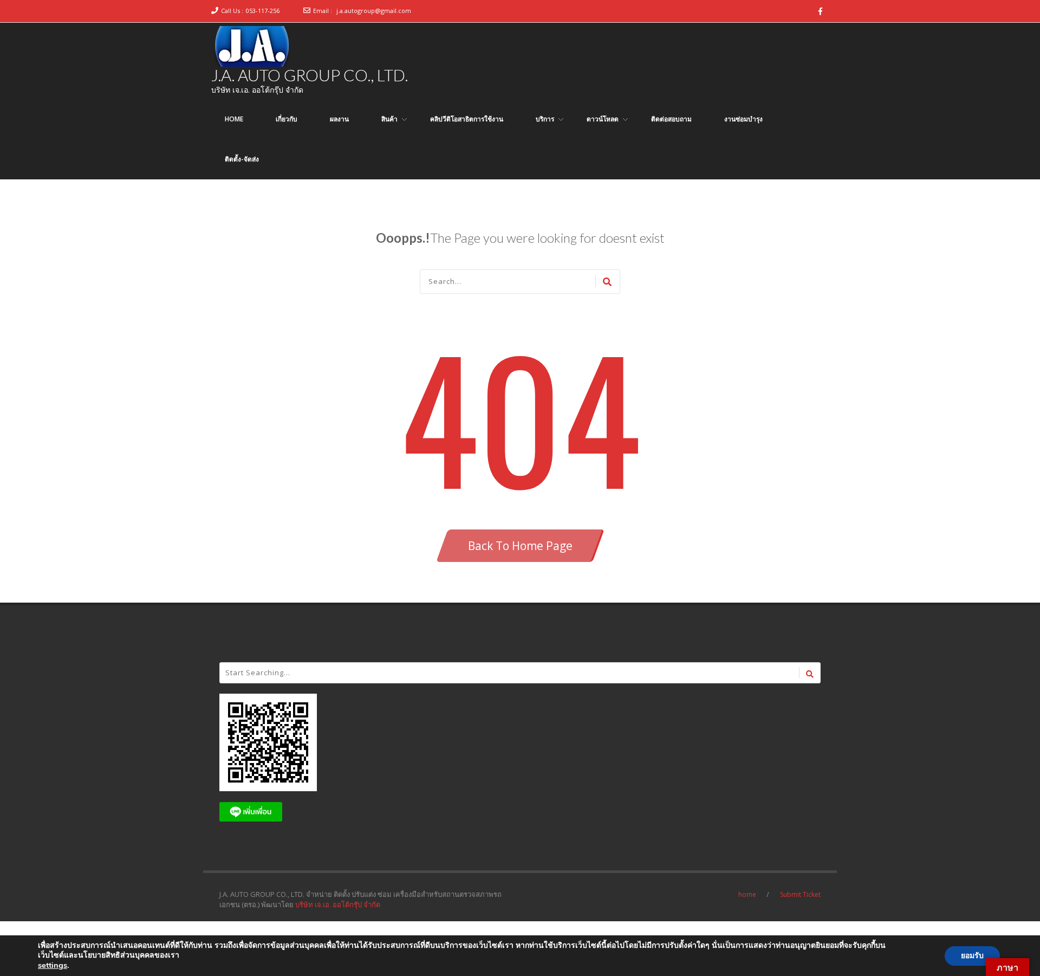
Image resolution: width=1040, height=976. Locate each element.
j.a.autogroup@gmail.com (373, 11)
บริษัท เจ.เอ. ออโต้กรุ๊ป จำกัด (337, 904)
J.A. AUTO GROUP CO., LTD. (309, 75)
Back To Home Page (520, 545)
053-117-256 (263, 11)
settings (52, 965)
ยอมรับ (972, 956)
